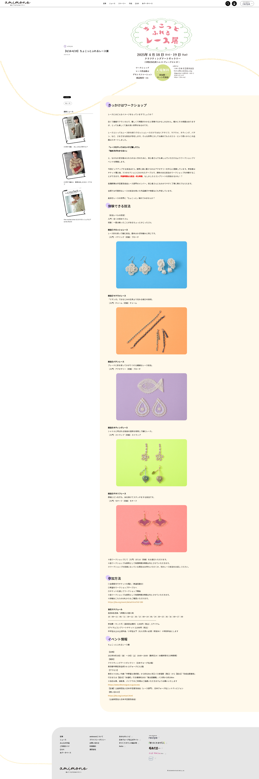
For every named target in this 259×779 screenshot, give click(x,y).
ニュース (63, 739)
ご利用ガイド (65, 746)
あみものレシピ (124, 736)
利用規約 (93, 746)
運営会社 (93, 749)
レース (67, 103)
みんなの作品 (65, 743)
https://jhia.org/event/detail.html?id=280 (125, 602)
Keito (121, 746)
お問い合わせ (94, 743)
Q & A (62, 749)
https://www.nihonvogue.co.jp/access (124, 684)
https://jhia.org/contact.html (120, 695)
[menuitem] (105, 3)
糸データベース (65, 752)
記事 (61, 736)
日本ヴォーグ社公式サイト (129, 739)
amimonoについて (96, 736)
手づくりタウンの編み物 (128, 743)
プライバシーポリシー (98, 739)
